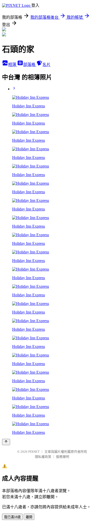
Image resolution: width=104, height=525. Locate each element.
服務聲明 (62, 457)
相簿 (12, 64)
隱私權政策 (43, 457)
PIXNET (34, 452)
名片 (46, 64)
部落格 (29, 64)
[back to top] (6, 442)
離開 (29, 517)
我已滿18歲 (12, 517)
